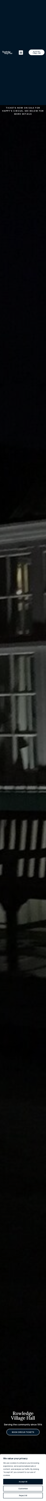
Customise (23, 1488)
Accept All (23, 1481)
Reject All (23, 1495)
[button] (21, 52)
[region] (23, 1477)
